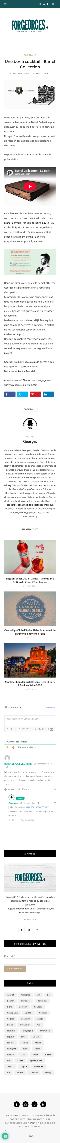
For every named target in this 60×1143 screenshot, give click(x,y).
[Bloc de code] (35, 729)
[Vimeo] (35, 1104)
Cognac (10, 1018)
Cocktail (29, 409)
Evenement (25, 1024)
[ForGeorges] (30, 25)
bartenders (42, 1001)
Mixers (38, 1042)
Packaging (11, 1048)
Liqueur (10, 1036)
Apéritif (10, 995)
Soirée (20, 1060)
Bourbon (23, 1006)
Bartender (25, 1001)
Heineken (11, 1030)
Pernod (10, 1054)
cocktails (43, 1012)
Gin (38, 1024)
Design (40, 1018)
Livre (23, 1036)
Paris (25, 1048)
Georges (30, 441)
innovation (45, 1030)
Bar (48, 995)
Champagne (12, 1012)
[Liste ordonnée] (23, 729)
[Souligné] (15, 729)
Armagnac (25, 995)
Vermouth (38, 1066)
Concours (25, 1018)
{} (43, 729)
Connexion (49, 707)
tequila (10, 1066)
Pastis (37, 1048)
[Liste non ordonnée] (27, 729)
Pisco (23, 1054)
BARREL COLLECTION (37, 807)
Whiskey (34, 1072)
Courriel (9, 956)
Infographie (28, 1030)
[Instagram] (25, 1104)
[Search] (53, 4)
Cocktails (30, 55)
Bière (9, 1006)
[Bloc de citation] (31, 729)
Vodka (20, 1072)
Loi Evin (36, 1036)
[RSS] (43, 1104)
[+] (47, 729)
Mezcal (25, 1042)
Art (38, 995)
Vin (8, 1072)
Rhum (35, 1054)
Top (31, 1136)
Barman (10, 1001)
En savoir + (30, 919)
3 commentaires (42, 74)
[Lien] (39, 729)
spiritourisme (36, 1060)
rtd (8, 1060)
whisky (48, 1072)
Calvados (38, 1006)
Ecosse (10, 1024)
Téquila (24, 1066)
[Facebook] (17, 1104)
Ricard (48, 1054)
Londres (10, 1042)
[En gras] (7, 729)
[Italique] (11, 729)
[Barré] (19, 729)
